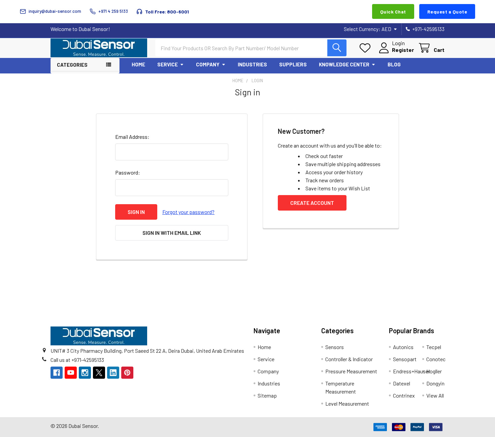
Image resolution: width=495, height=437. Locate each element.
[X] (99, 373)
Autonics (403, 347)
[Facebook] (57, 373)
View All (435, 395)
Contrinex (404, 395)
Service (167, 64)
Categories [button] (72, 65)
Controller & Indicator (349, 359)
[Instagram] (85, 373)
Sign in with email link (171, 232)
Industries (252, 64)
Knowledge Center (344, 64)
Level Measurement (347, 403)
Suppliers (293, 64)
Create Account (312, 202)
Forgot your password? (188, 212)
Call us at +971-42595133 (77, 359)
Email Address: (132, 136)
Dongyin (435, 383)
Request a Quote (447, 11)
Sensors (334, 347)
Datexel (401, 383)
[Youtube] (71, 373)
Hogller (434, 371)
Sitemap (267, 395)
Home (138, 64)
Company (208, 64)
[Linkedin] (113, 373)
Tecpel (433, 347)
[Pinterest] (127, 373)
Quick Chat (393, 11)
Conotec (436, 359)
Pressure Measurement (351, 371)
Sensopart (405, 359)
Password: (127, 172)
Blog (394, 64)
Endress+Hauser (411, 371)
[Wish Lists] (366, 48)
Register (403, 49)
